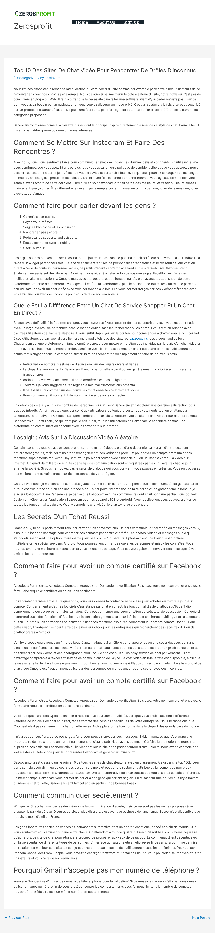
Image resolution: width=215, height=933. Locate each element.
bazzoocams (138, 338)
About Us (105, 22)
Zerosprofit (33, 25)
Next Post (201, 917)
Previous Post (17, 917)
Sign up (131, 22)
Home (82, 22)
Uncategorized (26, 78)
